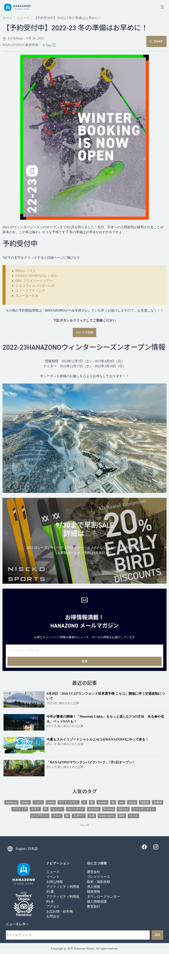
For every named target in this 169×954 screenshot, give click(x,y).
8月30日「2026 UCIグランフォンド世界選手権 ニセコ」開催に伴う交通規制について (106, 696)
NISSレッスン (25, 271)
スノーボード (76, 809)
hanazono (11, 802)
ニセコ (38, 802)
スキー (35, 809)
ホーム (7, 18)
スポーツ (78, 815)
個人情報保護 (97, 901)
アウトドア (19, 809)
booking (108, 809)
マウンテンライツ (143, 809)
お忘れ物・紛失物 (59, 911)
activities (94, 809)
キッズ (133, 815)
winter (50, 802)
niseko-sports (106, 815)
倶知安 (145, 802)
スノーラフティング (30, 290)
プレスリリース (98, 876)
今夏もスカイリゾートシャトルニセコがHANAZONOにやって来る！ (98, 739)
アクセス (53, 906)
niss (121, 802)
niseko (25, 802)
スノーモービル (27, 295)
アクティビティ (68, 802)
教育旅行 (93, 906)
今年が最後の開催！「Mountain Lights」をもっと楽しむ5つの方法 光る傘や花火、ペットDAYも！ (105, 719)
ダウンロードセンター (103, 896)
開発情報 (93, 891)
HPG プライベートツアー (34, 280)
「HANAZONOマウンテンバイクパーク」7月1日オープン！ (91, 762)
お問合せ (53, 916)
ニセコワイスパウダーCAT (35, 285)
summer (102, 802)
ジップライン (40, 815)
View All (84, 825)
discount (123, 809)
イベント (57, 809)
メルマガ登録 (84, 332)
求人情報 (93, 886)
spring (132, 802)
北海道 (158, 802)
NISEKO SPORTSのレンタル (36, 275)
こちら (95, 533)
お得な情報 (54, 881)
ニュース (23, 18)
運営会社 (93, 872)
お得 (91, 815)
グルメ (57, 815)
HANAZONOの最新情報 (20, 45)
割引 (121, 815)
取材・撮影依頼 (98, 881)
